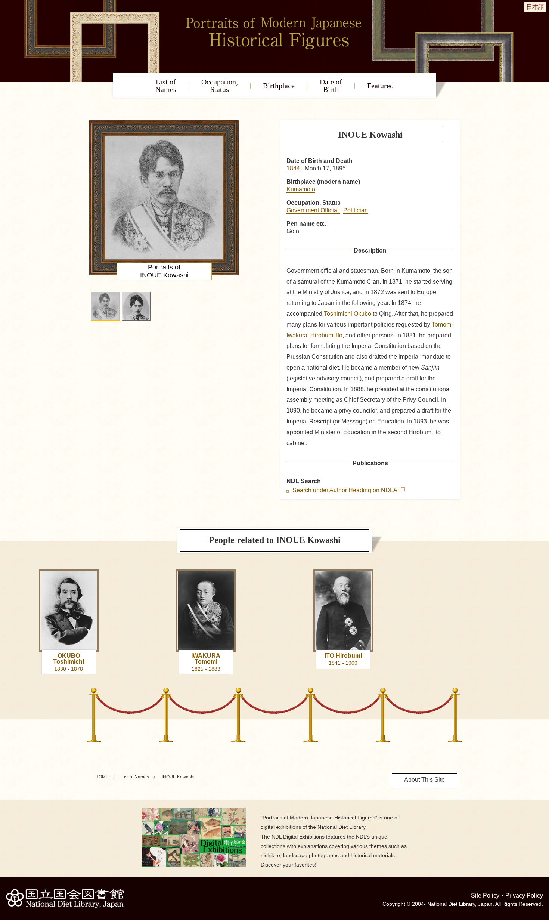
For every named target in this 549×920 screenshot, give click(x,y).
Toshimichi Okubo (347, 314)
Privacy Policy (524, 895)
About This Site (424, 780)
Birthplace (279, 85)
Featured (380, 85)
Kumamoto (300, 189)
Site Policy (485, 895)
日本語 (535, 7)
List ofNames (165, 85)
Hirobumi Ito (326, 335)
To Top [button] (542, 868)
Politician (355, 210)
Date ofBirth (331, 85)
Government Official (313, 210)
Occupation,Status (219, 85)
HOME (102, 776)
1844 (293, 168)
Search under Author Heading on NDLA (345, 490)
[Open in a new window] (194, 811)
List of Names (135, 776)
